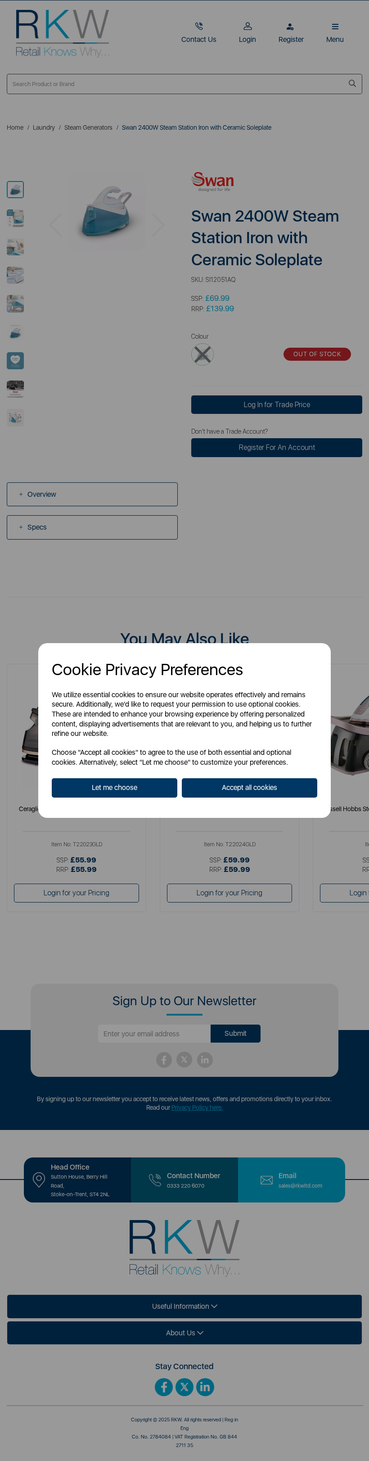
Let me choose (114, 787)
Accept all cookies (249, 787)
